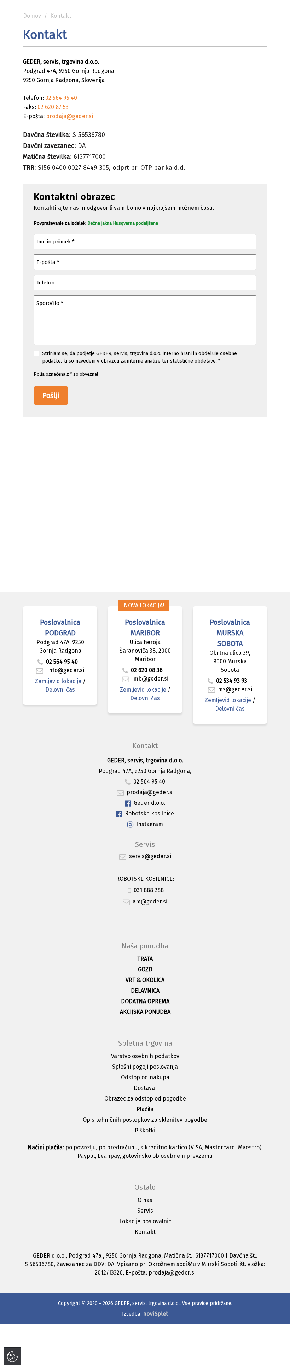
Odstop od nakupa (145, 1077)
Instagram (149, 824)
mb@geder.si (150, 678)
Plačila (145, 1109)
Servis (145, 1210)
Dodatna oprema (145, 1001)
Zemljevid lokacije (58, 681)
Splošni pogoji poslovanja (145, 1066)
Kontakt (145, 1232)
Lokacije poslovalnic (145, 1221)
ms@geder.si (235, 689)
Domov (32, 15)
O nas (145, 1200)
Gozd (145, 969)
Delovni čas (60, 689)
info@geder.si (65, 670)
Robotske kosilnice (149, 813)
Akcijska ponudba (145, 1012)
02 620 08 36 (147, 670)
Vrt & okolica (145, 980)
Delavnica (145, 990)
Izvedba (131, 1314)
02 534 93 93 (232, 680)
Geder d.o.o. (149, 802)
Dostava (144, 1088)
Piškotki (145, 1130)
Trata (145, 958)
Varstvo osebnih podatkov (145, 1056)
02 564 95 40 (62, 661)
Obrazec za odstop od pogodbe (145, 1098)
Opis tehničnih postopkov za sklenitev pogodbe (145, 1119)
